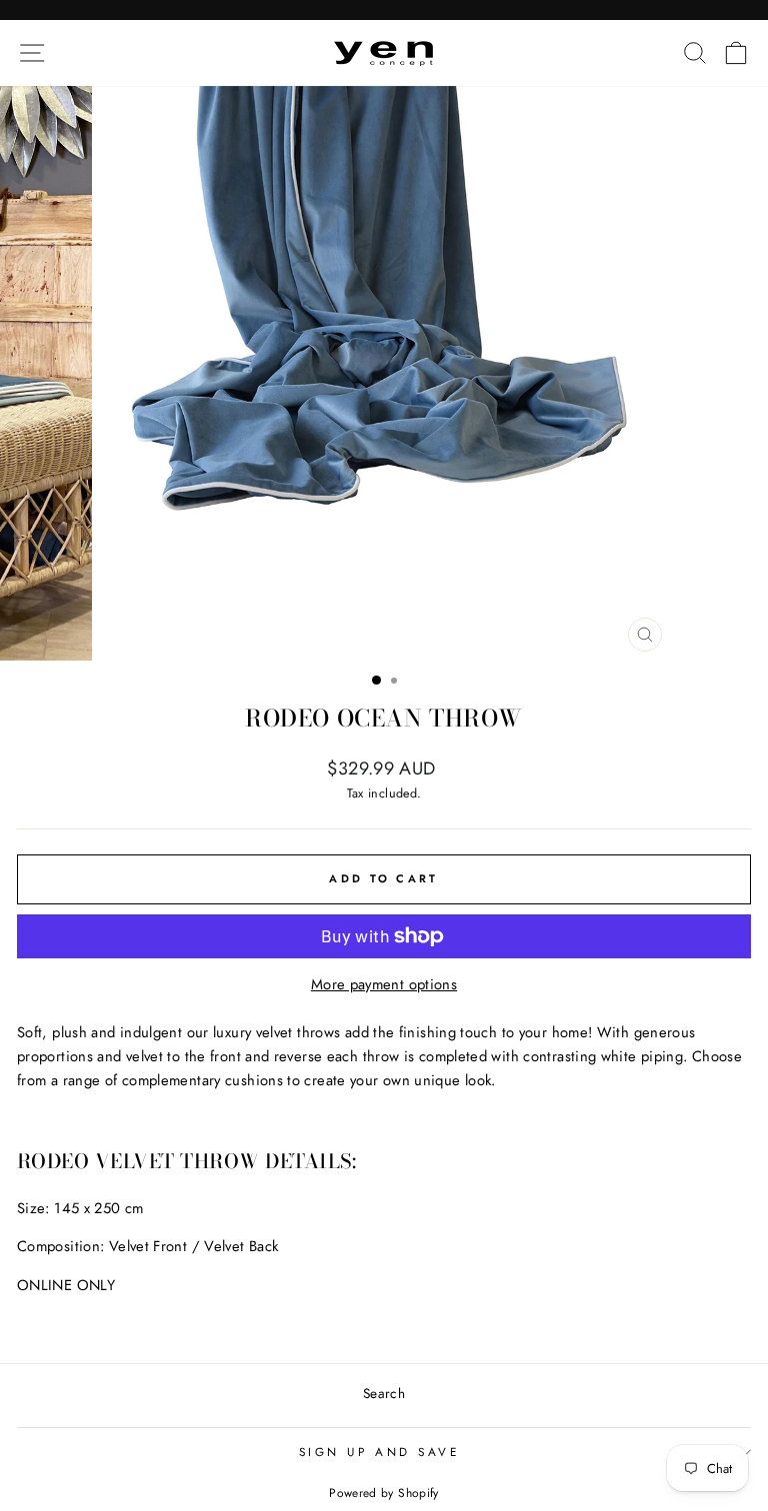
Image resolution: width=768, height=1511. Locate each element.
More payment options (384, 984)
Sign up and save (379, 1451)
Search (384, 1393)
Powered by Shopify (384, 1493)
